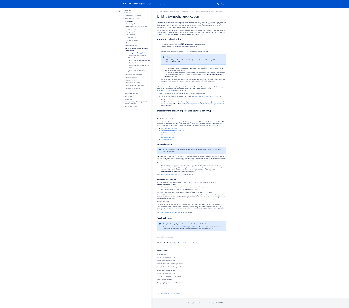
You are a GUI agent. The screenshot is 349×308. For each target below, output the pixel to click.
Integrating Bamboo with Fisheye (138, 63)
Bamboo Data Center (131, 106)
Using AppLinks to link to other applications (170, 263)
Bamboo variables (131, 77)
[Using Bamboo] (192, 11)
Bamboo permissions (132, 80)
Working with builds (132, 40)
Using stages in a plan (132, 32)
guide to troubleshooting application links (186, 227)
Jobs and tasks (130, 34)
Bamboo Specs (129, 96)
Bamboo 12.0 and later (167, 137)
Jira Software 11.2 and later (169, 128)
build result (167, 34)
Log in (223, 4)
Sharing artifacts (131, 37)
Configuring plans (131, 24)
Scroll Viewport (175, 293)
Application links (162, 254)
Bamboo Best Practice (131, 91)
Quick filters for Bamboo (133, 82)
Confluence (166, 293)
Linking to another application (137, 53)
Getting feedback (131, 45)
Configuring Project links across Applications (170, 283)
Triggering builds (131, 29)
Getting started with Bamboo (133, 15)
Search (218, 4)
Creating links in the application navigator (169, 276)
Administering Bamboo (131, 93)
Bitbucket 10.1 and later (168, 135)
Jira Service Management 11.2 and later (172, 130)
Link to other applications (164, 279)
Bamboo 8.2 (127, 10)
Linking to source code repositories (136, 26)
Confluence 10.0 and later (168, 133)
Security (211, 303)
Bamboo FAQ (128, 99)
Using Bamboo (129, 21)
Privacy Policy (192, 303)
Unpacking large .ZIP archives (135, 85)
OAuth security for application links (170, 174)
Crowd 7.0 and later (166, 139)
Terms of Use (203, 303)
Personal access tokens (133, 88)
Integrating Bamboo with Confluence (139, 60)
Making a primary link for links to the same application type (205, 104)
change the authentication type (202, 96)
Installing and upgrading (132, 18)
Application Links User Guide (165, 90)
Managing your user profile (134, 74)
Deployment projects (132, 43)
